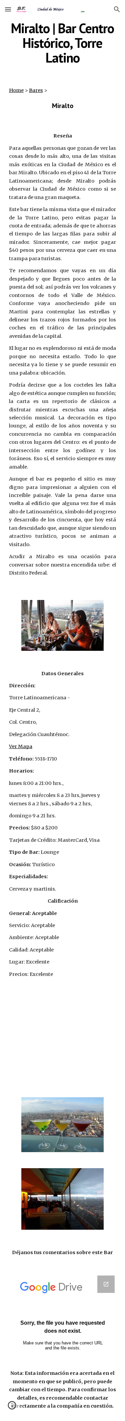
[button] (8, 9)
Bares (36, 90)
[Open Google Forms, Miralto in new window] (106, 1284)
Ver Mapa (20, 746)
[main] (62, 43)
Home (16, 90)
